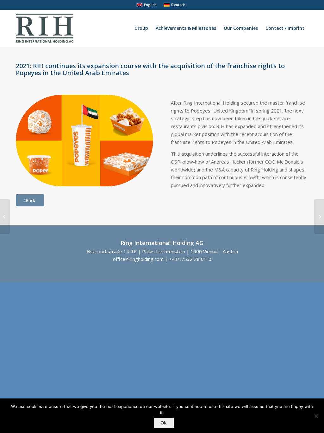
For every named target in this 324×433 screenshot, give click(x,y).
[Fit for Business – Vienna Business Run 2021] (5, 216)
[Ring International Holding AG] (44, 28)
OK (164, 423)
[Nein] (316, 416)
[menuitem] (141, 28)
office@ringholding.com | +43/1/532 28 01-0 (162, 259)
